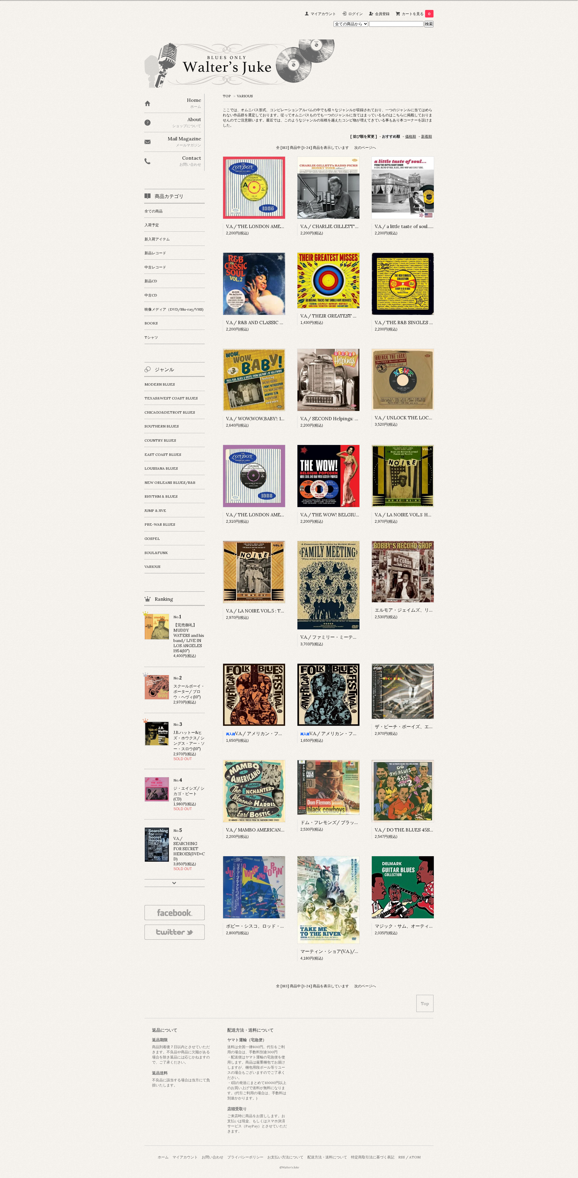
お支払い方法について (285, 1157)
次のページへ (365, 147)
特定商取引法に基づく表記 (372, 1157)
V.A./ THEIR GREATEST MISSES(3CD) (341, 316)
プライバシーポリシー (245, 1157)
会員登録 (382, 13)
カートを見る (416, 13)
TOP (227, 96)
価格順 (410, 136)
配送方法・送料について (327, 1157)
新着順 (426, 136)
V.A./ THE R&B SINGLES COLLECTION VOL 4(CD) (429, 322)
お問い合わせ (212, 1157)
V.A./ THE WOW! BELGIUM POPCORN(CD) (346, 515)
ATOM (415, 1157)
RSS (401, 1157)
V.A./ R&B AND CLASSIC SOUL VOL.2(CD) (271, 322)
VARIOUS (245, 96)
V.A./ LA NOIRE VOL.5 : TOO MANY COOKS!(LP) (278, 611)
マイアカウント (323, 13)
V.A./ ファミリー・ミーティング (333, 637)
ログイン (355, 13)
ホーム (163, 1157)
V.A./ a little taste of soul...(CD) (407, 226)
